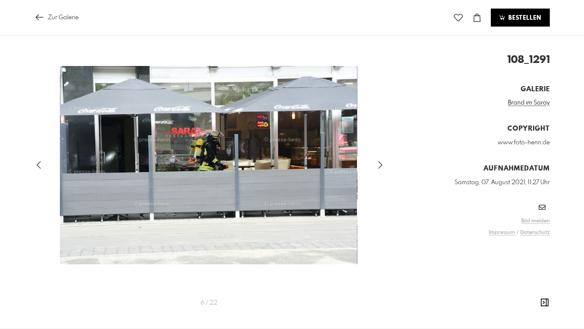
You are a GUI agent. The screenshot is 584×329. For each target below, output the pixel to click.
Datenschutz (535, 232)
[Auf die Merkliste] (458, 18)
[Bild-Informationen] (545, 302)
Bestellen (523, 18)
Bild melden (535, 221)
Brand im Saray (529, 103)
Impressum (502, 232)
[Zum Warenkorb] (477, 18)
